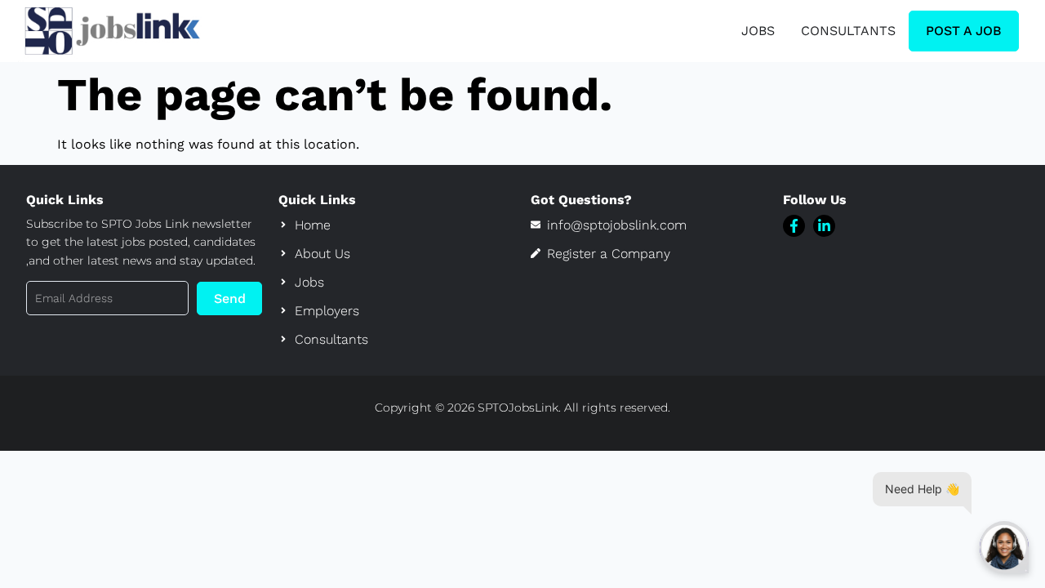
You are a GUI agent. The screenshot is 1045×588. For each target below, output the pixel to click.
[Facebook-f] (794, 226)
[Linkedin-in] (824, 226)
